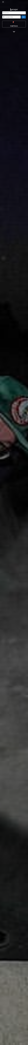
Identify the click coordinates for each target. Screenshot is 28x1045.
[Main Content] (14, 31)
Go (24, 17)
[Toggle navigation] (3, 2)
